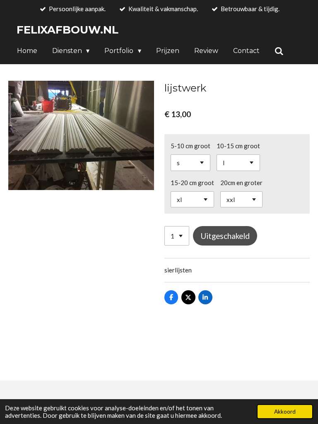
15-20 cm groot (192, 182)
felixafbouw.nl (67, 29)
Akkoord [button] (285, 411)
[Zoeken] (279, 51)
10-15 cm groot (238, 145)
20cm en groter (241, 182)
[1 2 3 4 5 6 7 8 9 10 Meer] (176, 236)
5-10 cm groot (190, 145)
